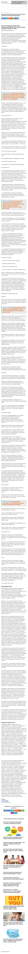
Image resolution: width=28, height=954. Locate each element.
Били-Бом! (4, 2)
